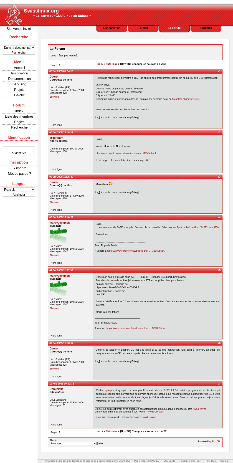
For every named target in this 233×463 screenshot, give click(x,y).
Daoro (54, 76)
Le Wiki (143, 28)
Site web (54, 96)
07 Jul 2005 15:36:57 (61, 343)
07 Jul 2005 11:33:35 (61, 270)
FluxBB (216, 441)
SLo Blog (19, 84)
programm (56, 137)
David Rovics (149, 417)
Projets (19, 89)
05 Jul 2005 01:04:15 (61, 71)
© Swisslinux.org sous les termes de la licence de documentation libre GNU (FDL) (87, 461)
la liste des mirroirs (138, 109)
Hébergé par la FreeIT (191, 461)
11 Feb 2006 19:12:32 (61, 383)
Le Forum (174, 28)
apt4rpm (109, 390)
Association (19, 73)
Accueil (19, 68)
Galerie (19, 95)
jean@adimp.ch (60, 222)
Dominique (56, 389)
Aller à (53, 440)
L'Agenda (206, 28)
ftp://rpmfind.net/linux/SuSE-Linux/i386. (198, 227)
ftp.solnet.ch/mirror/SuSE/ (186, 99)
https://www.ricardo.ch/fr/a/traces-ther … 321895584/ (135, 250)
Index (19, 111)
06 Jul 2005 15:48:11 (61, 132)
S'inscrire (19, 168)
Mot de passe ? (19, 173)
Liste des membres (19, 116)
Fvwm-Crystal (154, 411)
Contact (224, 461)
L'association (111, 28)
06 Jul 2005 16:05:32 (61, 176)
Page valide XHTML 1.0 (146, 461)
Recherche (19, 127)
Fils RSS (211, 461)
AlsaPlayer (200, 408)
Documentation (19, 79)
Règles (19, 122)
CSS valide (169, 461)
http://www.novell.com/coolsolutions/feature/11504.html (126, 153)
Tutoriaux (111, 64)
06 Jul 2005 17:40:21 (61, 217)
